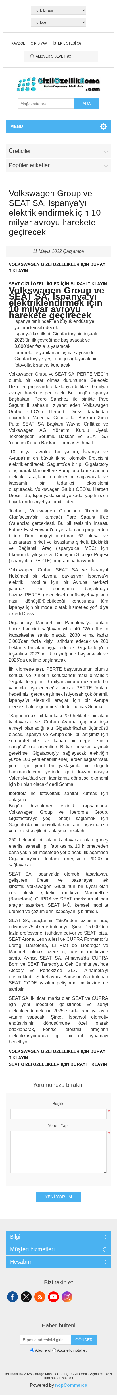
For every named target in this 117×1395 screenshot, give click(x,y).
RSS (39, 1296)
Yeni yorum (58, 1196)
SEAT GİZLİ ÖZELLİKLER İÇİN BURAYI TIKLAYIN (58, 284)
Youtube (53, 1296)
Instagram (67, 1296)
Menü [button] (16, 126)
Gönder (84, 1339)
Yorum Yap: (58, 1125)
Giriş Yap (39, 43)
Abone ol (43, 1350)
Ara (87, 103)
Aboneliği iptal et (72, 1350)
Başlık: (58, 1103)
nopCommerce (71, 1385)
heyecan (26, 1296)
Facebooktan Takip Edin (12, 1296)
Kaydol (18, 43)
